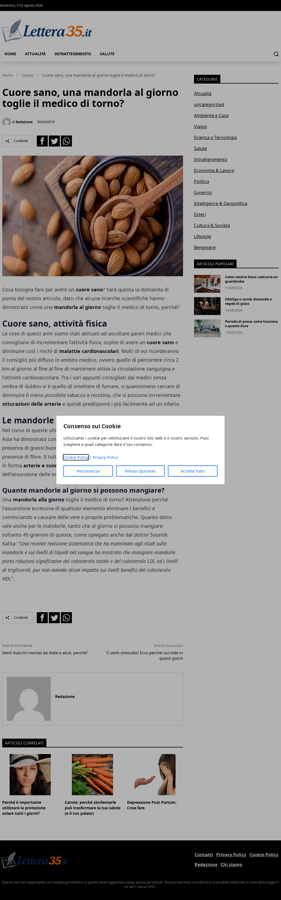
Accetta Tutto (193, 471)
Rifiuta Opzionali (140, 471)
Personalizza (88, 471)
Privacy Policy (105, 457)
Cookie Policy (75, 457)
